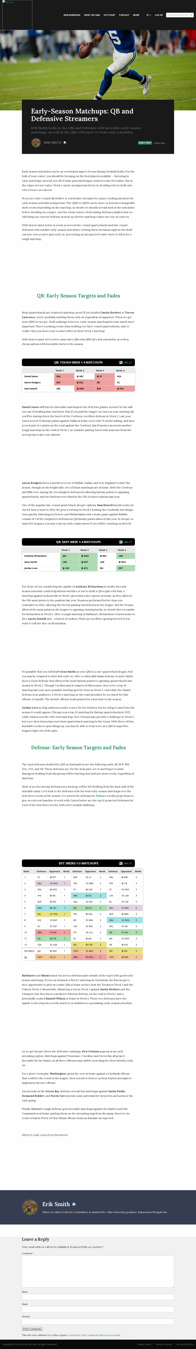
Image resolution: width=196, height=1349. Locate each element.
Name (25, 1291)
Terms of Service (163, 1344)
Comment (28, 1253)
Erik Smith (53, 142)
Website (26, 1316)
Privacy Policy (144, 1344)
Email (24, 1304)
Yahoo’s (101, 796)
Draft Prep (145, 143)
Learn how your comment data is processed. (94, 1335)
